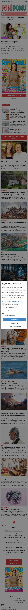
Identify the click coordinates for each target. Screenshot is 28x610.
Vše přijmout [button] (14, 319)
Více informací (5, 299)
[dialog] (14, 305)
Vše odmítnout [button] (14, 323)
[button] (14, 301)
